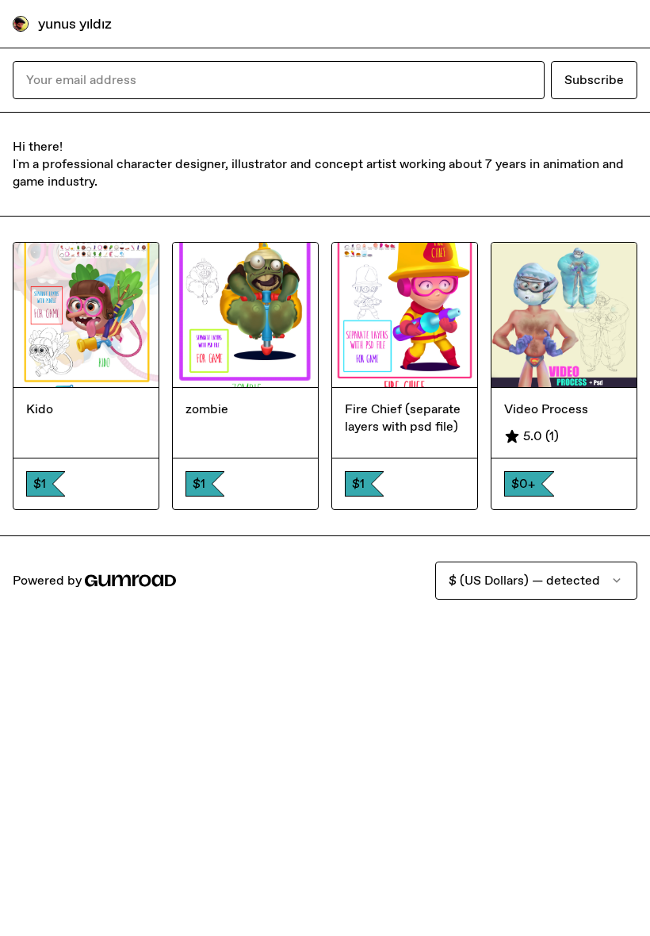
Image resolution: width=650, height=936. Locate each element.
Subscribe (594, 79)
